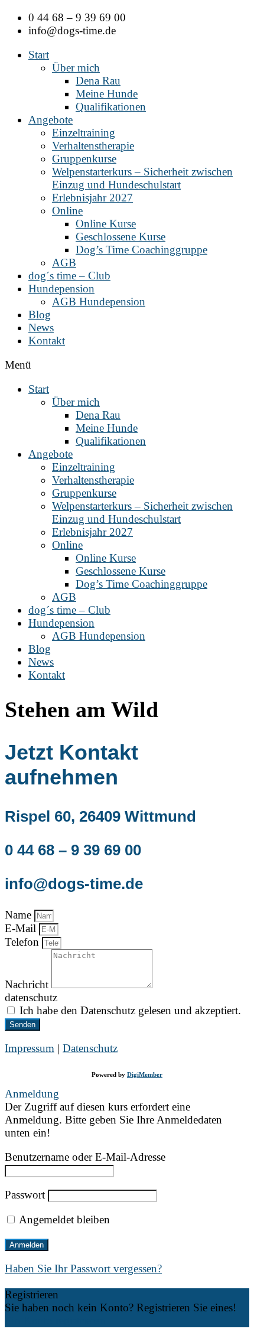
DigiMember (144, 1074)
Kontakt (46, 340)
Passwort (25, 1194)
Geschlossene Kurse (120, 236)
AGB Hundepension (98, 301)
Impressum (29, 1048)
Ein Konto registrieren (55, 1320)
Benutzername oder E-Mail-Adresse (85, 1157)
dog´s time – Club (69, 275)
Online (67, 210)
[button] (127, 365)
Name (19, 914)
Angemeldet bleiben (63, 1219)
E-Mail (22, 928)
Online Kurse (106, 223)
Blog (39, 314)
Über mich (76, 67)
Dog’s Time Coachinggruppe (141, 249)
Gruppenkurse (84, 158)
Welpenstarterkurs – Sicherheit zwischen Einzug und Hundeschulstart (142, 178)
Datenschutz (90, 1048)
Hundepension (61, 288)
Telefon (23, 942)
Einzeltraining (83, 132)
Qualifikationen (111, 106)
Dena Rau (98, 80)
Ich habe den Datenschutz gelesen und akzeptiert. (130, 1010)
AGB (64, 262)
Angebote (50, 119)
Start (38, 54)
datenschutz (31, 997)
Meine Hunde (107, 93)
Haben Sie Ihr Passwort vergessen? (83, 1268)
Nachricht (28, 984)
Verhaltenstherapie (93, 145)
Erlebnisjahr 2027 (92, 197)
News (41, 327)
